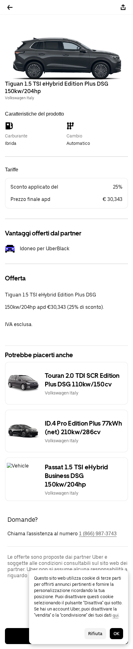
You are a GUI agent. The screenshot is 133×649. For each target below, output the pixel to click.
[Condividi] (123, 7)
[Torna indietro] (9, 7)
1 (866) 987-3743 (98, 533)
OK (116, 633)
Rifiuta (95, 633)
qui (115, 615)
